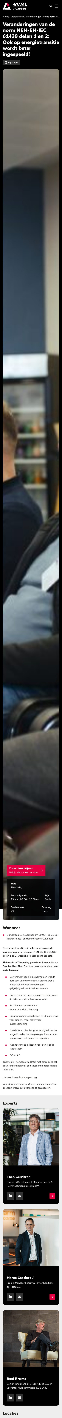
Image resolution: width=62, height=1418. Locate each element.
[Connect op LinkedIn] (10, 1397)
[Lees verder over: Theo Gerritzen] (31, 1156)
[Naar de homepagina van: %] (15, 6)
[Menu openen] (56, 6)
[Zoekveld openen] (51, 6)
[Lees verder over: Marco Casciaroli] (31, 1257)
